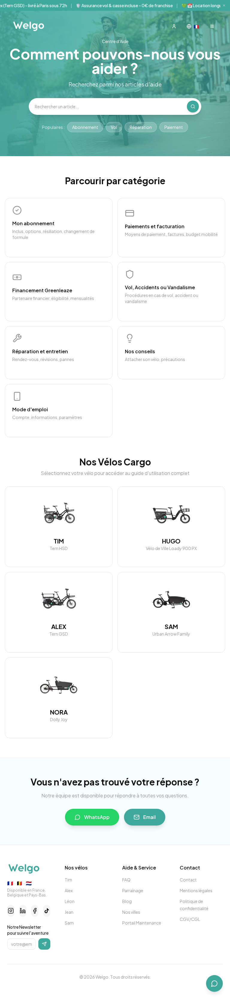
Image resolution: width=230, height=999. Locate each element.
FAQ (126, 879)
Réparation (141, 127)
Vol (114, 127)
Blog (127, 901)
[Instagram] (10, 911)
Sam (69, 922)
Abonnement (85, 127)
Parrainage (132, 890)
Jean (69, 912)
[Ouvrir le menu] (212, 26)
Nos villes (131, 912)
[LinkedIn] (22, 911)
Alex (69, 890)
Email (149, 817)
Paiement (173, 127)
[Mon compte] (174, 26)
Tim (68, 879)
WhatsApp (97, 817)
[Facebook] (34, 911)
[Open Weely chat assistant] (214, 983)
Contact (188, 879)
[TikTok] (46, 911)
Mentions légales (196, 890)
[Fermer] (224, 5)
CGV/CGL (190, 919)
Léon (70, 901)
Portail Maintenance (141, 922)
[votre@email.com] (44, 944)
